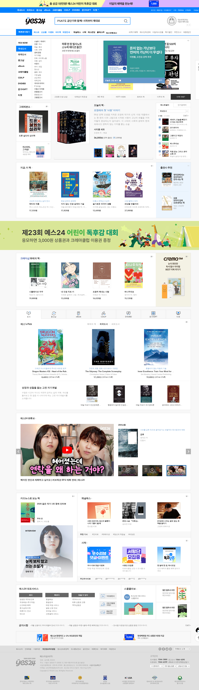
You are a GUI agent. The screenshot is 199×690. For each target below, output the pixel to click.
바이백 (58, 32)
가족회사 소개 (182, 649)
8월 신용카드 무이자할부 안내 (48, 625)
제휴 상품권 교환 (78, 602)
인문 (35, 44)
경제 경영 (37, 53)
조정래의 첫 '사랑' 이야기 (107, 110)
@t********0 (110, 579)
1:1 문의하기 (156, 666)
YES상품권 (76, 605)
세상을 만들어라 (131, 204)
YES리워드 (108, 604)
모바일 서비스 (51, 611)
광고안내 (86, 649)
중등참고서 (38, 95)
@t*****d (98, 579)
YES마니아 (76, 599)
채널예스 (86, 498)
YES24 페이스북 (163, 649)
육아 (40, 72)
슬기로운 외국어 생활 (102, 204)
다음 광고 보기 (190, 25)
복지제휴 (103, 649)
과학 (40, 50)
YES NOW (23, 43)
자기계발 (37, 55)
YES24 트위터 (166, 649)
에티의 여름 (34, 204)
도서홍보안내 (76, 649)
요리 (35, 72)
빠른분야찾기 (24, 32)
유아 (35, 67)
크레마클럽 (23, 72)
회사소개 (19, 649)
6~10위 (167, 116)
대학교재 (37, 81)
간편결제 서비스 (52, 614)
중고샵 (21, 60)
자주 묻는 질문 (170, 666)
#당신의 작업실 (119, 534)
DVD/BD (22, 83)
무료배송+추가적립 (27, 602)
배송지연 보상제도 (108, 612)
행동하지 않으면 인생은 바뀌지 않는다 (123, 405)
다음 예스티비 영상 (188, 451)
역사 (40, 44)
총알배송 (49, 599)
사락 (84, 32)
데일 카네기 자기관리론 (145, 405)
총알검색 (49, 602)
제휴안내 (95, 649)
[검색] (125, 20)
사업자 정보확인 (94, 665)
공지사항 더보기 (188, 625)
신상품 (44, 32)
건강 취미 (37, 78)
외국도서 (22, 54)
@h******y (142, 579)
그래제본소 (25, 107)
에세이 (42, 41)
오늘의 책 (99, 105)
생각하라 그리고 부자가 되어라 (174, 405)
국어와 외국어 (39, 83)
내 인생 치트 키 (67, 292)
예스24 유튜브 (27, 418)
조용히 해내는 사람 (101, 292)
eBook (21, 66)
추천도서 (177, 32)
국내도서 (22, 48)
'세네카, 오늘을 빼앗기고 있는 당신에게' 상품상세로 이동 (173, 122)
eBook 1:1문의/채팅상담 (177, 662)
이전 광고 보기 (187, 25)
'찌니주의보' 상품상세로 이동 (173, 146)
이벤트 (51, 32)
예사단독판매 (145, 32)
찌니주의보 (129, 292)
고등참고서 (38, 97)
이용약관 (37, 649)
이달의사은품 (157, 32)
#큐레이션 (106, 534)
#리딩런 (131, 534)
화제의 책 (29, 258)
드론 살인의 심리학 (27, 136)
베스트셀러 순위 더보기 (186, 116)
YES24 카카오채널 (160, 649)
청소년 (36, 69)
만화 (35, 58)
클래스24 (100, 32)
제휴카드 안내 (25, 611)
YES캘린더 (108, 596)
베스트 (36, 32)
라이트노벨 (43, 58)
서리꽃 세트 (99, 129)
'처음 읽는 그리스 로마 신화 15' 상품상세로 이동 (173, 154)
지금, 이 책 (25, 167)
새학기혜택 (133, 32)
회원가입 (159, 10)
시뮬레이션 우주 (36, 292)
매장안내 (66, 32)
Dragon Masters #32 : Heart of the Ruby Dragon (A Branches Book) (62, 371)
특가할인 (168, 32)
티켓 (20, 95)
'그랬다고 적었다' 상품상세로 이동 (173, 138)
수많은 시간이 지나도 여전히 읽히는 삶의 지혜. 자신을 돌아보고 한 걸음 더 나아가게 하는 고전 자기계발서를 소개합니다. (45, 396)
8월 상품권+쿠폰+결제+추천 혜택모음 (89, 625)
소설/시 (36, 41)
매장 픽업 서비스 (52, 605)
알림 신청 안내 (51, 608)
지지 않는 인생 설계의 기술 (72, 204)
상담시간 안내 (183, 666)
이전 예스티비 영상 (18, 451)
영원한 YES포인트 (27, 599)
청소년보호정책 (63, 649)
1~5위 (160, 116)
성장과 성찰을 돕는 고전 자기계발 (39, 387)
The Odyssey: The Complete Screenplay (103, 371)
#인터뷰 (95, 534)
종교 (40, 47)
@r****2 (131, 579)
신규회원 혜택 (25, 605)
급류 (142, 434)
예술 (35, 47)
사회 (35, 50)
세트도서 (115, 324)
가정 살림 (37, 75)
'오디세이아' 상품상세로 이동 (173, 130)
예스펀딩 (91, 32)
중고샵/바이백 (25, 608)
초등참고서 (38, 92)
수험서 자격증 (39, 89)
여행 (35, 61)
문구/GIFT (23, 89)
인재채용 (28, 649)
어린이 (36, 64)
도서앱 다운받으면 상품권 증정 (130, 625)
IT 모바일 (37, 86)
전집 (40, 67)
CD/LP (21, 78)
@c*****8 (121, 579)
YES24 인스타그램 (170, 649)
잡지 (40, 61)
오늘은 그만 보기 (112, 80)
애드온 (22, 614)
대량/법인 (187, 32)
